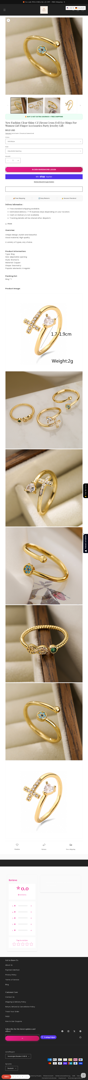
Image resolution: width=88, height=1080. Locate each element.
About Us (9, 965)
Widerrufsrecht (48, 1076)
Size (6, 147)
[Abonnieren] (22, 1038)
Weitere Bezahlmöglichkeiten (44, 182)
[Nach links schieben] (7, 105)
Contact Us (9, 997)
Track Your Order (12, 1011)
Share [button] (10, 224)
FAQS (7, 1016)
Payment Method (12, 970)
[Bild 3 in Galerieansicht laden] (52, 105)
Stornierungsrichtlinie (75, 1078)
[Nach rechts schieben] (80, 105)
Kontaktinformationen (49, 1078)
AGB (73, 1076)
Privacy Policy (10, 975)
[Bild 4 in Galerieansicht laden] (69, 105)
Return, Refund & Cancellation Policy (20, 1007)
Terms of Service (12, 980)
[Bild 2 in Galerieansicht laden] (35, 105)
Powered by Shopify (34, 1076)
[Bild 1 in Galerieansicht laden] (19, 105)
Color (7, 137)
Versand (8, 133)
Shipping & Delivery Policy (15, 1002)
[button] (4, 10)
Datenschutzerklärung (62, 1076)
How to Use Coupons (13, 1021)
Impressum (62, 1078)
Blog (7, 984)
